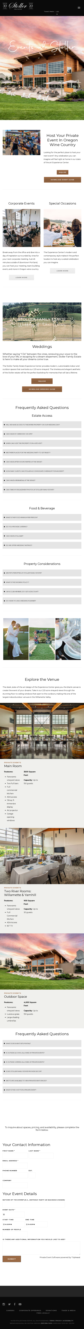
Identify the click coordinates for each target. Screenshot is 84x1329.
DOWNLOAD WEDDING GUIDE (42, 389)
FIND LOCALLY (43, 1313)
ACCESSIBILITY (68, 1321)
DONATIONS (51, 1310)
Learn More (21, 277)
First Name (9, 1151)
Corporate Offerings (30, 1310)
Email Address (10, 1161)
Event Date (9, 1210)
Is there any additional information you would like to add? (34, 1239)
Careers (10, 1310)
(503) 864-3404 (46, 1323)
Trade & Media (49, 11)
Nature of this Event (34, 1200)
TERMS (51, 1321)
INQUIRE (62, 172)
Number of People (12, 1229)
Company (7, 1180)
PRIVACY (58, 1321)
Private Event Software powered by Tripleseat (60, 1257)
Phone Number (10, 1170)
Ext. (31, 1170)
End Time (30, 1219)
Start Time (8, 1219)
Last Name (34, 1151)
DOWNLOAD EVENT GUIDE (62, 180)
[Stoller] (18, 6)
